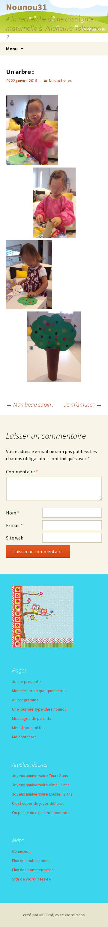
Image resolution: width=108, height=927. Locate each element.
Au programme (25, 700)
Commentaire (22, 472)
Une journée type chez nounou (39, 709)
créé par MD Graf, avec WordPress (54, 914)
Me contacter (24, 737)
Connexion (21, 851)
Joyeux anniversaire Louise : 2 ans (42, 794)
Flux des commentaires (33, 869)
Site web (14, 538)
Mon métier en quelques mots (39, 690)
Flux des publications (31, 860)
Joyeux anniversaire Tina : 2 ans (40, 775)
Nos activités (60, 80)
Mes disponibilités (28, 727)
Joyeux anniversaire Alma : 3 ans (41, 785)
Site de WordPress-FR (32, 879)
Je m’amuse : (83, 404)
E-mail (14, 525)
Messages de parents (31, 718)
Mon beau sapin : (29, 404)
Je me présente (26, 681)
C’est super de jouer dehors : (38, 803)
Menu (12, 49)
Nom (12, 513)
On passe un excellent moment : (40, 812)
